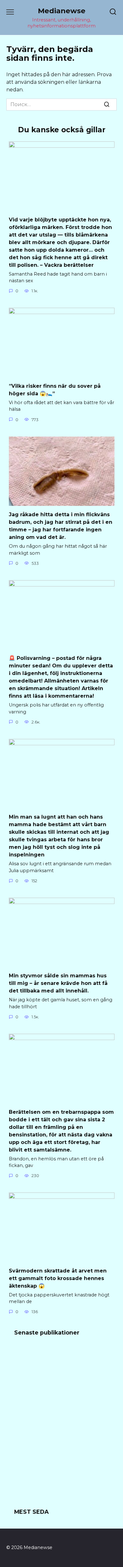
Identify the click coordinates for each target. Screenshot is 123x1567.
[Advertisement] (61, 1426)
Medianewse (61, 10)
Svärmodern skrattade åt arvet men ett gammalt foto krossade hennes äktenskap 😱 (58, 1278)
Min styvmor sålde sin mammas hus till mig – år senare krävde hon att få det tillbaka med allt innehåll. (58, 983)
